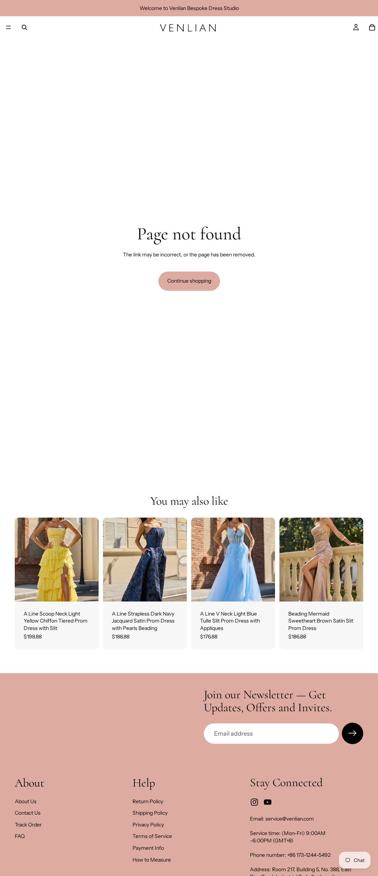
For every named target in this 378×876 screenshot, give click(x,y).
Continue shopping (189, 280)
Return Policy (148, 801)
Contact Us (28, 813)
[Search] (24, 27)
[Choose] (87, 590)
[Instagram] (254, 802)
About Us (26, 801)
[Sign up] (352, 733)
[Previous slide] (23, 559)
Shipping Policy (150, 813)
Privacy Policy (148, 824)
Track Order (28, 824)
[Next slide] (90, 559)
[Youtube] (267, 802)
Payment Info (148, 848)
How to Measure (152, 859)
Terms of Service (152, 836)
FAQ (20, 836)
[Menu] (8, 27)
